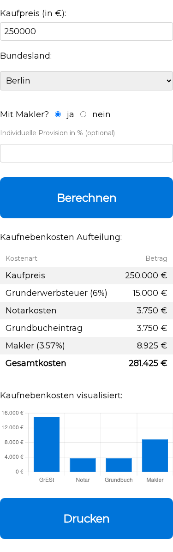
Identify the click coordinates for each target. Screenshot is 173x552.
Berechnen (87, 197)
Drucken (86, 518)
